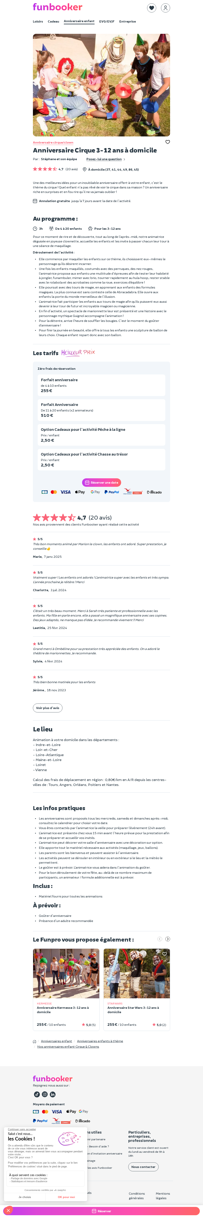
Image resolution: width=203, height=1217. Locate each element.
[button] (151, 7)
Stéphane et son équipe (59, 159)
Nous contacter (143, 1167)
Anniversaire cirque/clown (53, 142)
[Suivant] (167, 939)
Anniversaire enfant (79, 21)
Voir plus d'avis (47, 708)
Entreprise (127, 21)
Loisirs (38, 21)
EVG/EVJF (107, 21)
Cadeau (53, 21)
